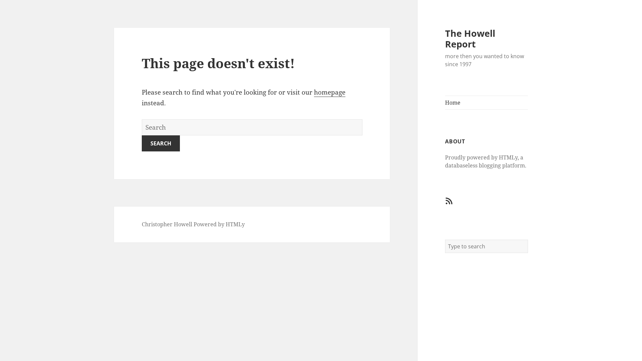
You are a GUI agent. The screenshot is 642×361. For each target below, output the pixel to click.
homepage (329, 92)
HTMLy (235, 224)
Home (452, 102)
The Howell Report (470, 38)
